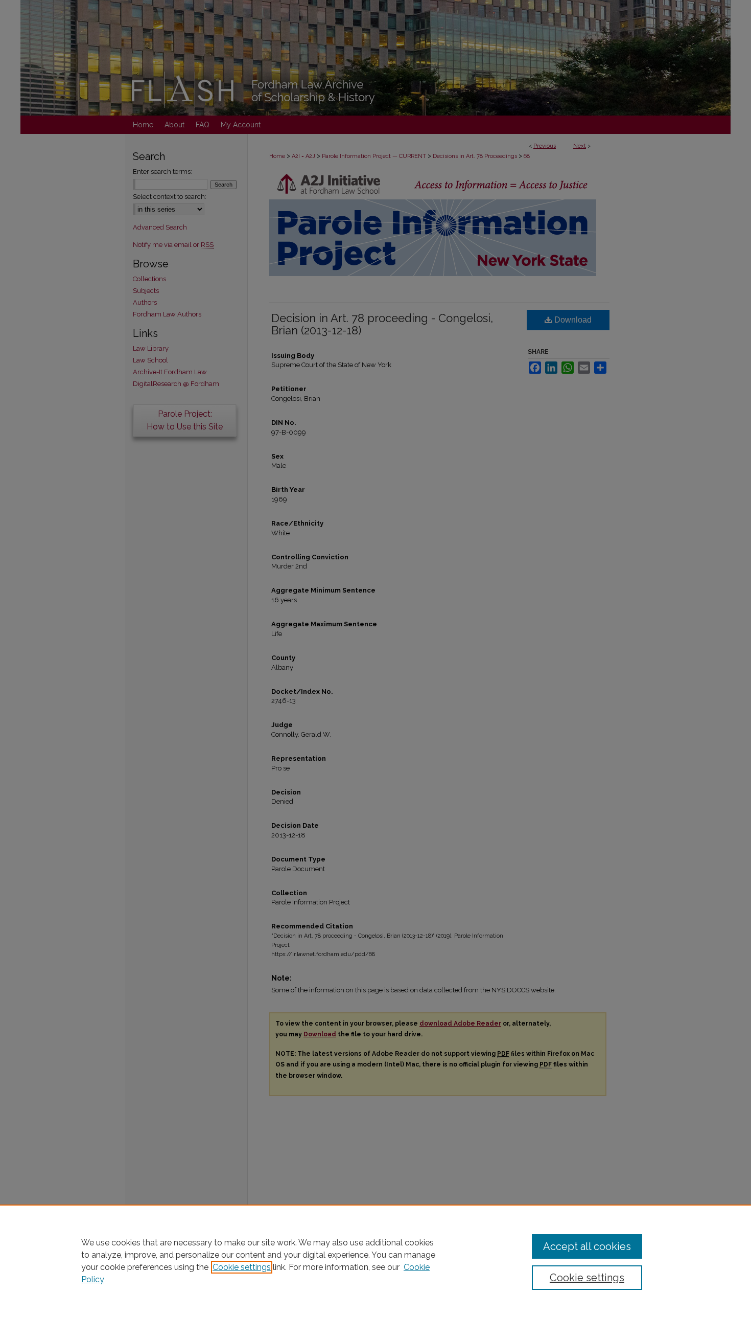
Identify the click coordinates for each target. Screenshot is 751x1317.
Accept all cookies (587, 1246)
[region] (375, 1261)
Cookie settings (242, 1267)
